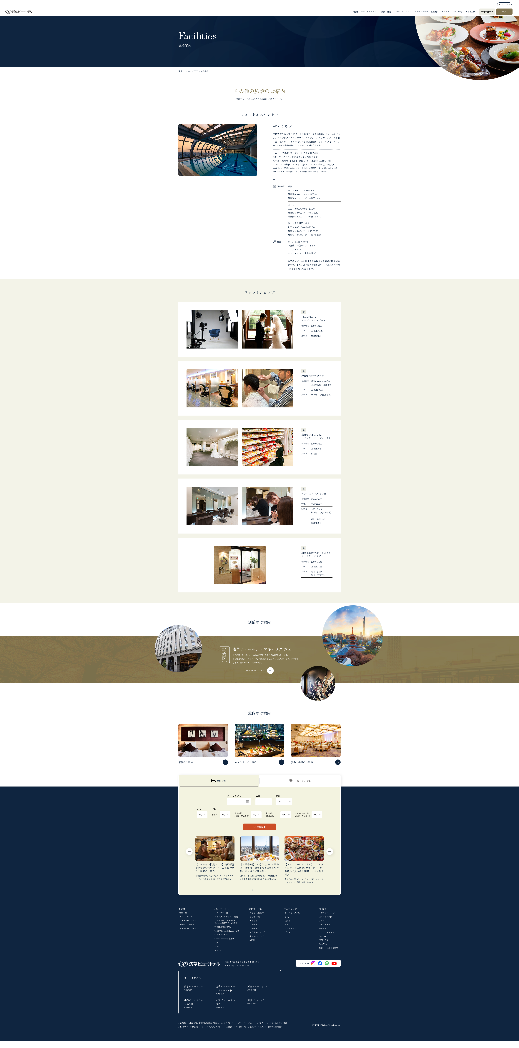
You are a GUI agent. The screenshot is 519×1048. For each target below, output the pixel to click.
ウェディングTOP (292, 912)
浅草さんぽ (470, 11)
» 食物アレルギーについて (236, 1026)
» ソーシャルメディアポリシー (212, 1026)
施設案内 (434, 11)
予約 (504, 11)
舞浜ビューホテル (257, 1001)
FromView (323, 944)
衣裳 (287, 924)
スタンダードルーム (187, 928)
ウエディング (420, 11)
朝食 (216, 942)
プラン (287, 932)
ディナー (218, 950)
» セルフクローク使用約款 (188, 1026)
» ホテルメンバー (227, 1023)
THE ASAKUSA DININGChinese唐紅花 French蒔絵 (225, 921)
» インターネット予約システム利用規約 (272, 1023)
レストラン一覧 (221, 912)
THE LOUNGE (221, 934)
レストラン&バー (368, 11)
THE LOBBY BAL (222, 927)
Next (329, 851)
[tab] (219, 781)
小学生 (214, 814)
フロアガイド (324, 924)
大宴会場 (253, 920)
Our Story (457, 11)
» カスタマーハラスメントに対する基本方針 (265, 1026)
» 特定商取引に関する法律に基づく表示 (204, 1023)
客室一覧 (183, 912)
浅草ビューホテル (193, 988)
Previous (189, 851)
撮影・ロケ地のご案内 (328, 948)
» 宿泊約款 (182, 1023)
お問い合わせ (487, 11)
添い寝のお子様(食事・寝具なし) (302, 814)
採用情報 (323, 909)
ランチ (217, 946)
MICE (252, 940)
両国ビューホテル (257, 988)
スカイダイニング (257, 932)
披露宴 (287, 920)
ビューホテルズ (192, 977)
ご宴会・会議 (385, 11)
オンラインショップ (327, 932)
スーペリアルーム (186, 924)
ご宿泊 (355, 11)
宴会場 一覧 (255, 916)
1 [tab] (252, 890)
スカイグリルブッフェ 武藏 (226, 916)
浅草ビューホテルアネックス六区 (225, 990)
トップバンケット (257, 936)
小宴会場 (253, 928)
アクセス (445, 11)
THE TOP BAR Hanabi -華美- (227, 930)
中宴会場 (253, 924)
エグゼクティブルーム (188, 920)
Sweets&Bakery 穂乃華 (224, 938)
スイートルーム (186, 916)
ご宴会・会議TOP (257, 912)
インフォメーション (402, 11)
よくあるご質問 (325, 916)
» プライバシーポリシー (246, 1023)
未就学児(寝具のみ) (270, 814)
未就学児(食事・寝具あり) (241, 814)
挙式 (287, 916)
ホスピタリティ (291, 928)
